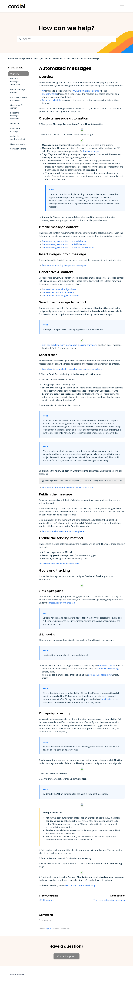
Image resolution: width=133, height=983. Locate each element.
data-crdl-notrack (106, 665)
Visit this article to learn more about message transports (69, 345)
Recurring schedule (51, 100)
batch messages (91, 151)
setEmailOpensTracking (100, 674)
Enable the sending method (17, 137)
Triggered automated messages (109, 900)
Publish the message (15, 130)
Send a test (15, 123)
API (43, 90)
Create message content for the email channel (64, 241)
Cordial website (17, 974)
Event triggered (49, 93)
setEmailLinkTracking (108, 668)
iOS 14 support (46, 900)
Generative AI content (16, 106)
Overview (14, 73)
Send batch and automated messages (84, 58)
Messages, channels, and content (48, 58)
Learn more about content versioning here (63, 531)
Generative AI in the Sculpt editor (58, 292)
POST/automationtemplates (85, 90)
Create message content (17, 91)
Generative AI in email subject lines (59, 289)
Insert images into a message (18, 98)
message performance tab (62, 602)
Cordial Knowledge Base (19, 58)
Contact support (66, 956)
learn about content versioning (80, 885)
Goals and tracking (18, 144)
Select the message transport (14, 115)
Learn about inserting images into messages (64, 265)
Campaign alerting (18, 148)
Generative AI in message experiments (60, 295)
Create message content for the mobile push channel (68, 247)
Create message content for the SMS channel (64, 244)
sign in (48, 928)
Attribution (106, 699)
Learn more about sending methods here (59, 563)
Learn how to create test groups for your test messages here (72, 369)
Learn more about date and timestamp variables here (68, 487)
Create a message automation (15, 81)
